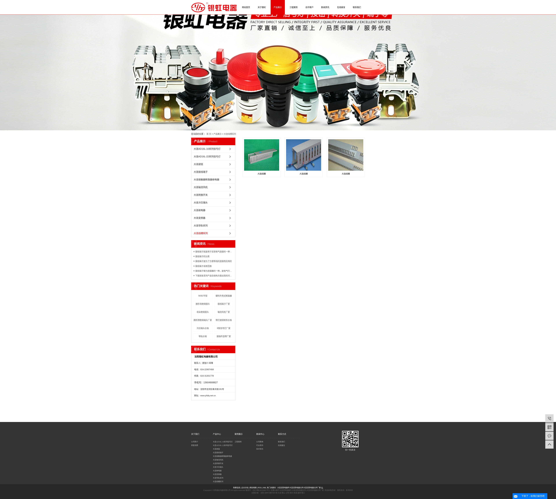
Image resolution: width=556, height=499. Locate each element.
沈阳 (262, 493)
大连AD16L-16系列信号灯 (207, 149)
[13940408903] (549, 418)
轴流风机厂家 (224, 312)
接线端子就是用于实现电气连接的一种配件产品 (214, 251)
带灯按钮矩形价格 (224, 320)
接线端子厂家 (224, 304)
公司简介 (194, 442)
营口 (303, 493)
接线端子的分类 (202, 256)
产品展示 (278, 7)
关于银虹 (262, 7)
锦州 (291, 493)
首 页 (208, 134)
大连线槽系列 (230, 134)
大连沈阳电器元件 (296, 488)
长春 (270, 493)
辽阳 (287, 493)
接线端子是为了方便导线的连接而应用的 (213, 261)
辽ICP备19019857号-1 (261, 490)
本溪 (295, 493)
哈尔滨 (274, 493)
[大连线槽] (261, 155)
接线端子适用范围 (203, 266)
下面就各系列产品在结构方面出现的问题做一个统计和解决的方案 (214, 275)
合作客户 (309, 7)
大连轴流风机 (201, 187)
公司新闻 (259, 442)
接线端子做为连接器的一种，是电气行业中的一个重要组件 (214, 271)
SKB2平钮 (202, 296)
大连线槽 (262, 174)
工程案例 (293, 7)
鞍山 (283, 493)
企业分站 (244, 488)
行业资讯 (259, 445)
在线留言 (341, 7)
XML (264, 488)
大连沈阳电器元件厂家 (312, 488)
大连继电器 (199, 210)
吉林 (266, 493)
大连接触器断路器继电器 (206, 179)
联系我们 (357, 7)
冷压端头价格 (203, 328)
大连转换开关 (201, 195)
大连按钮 (198, 164)
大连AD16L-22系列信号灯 (207, 156)
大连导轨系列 (201, 225)
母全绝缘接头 (203, 312)
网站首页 (246, 7)
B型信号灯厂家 (223, 328)
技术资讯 (259, 449)
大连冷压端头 (201, 202)
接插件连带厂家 (224, 336)
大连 (279, 493)
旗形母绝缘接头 (203, 304)
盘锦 (299, 493)
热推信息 (236, 488)
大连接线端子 (201, 172)
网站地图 (253, 488)
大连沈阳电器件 (283, 488)
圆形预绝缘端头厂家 (203, 320)
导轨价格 (203, 336)
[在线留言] (549, 436)
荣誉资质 (194, 445)
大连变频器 (199, 218)
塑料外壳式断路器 (224, 296)
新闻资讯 (325, 7)
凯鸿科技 (349, 490)
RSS (259, 488)
